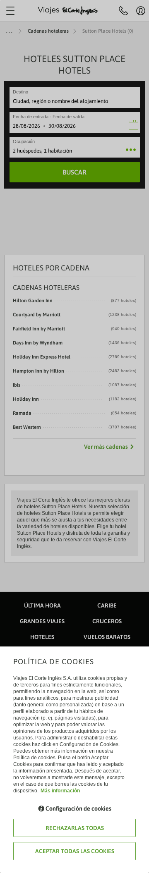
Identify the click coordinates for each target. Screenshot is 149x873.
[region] (74, 436)
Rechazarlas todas (75, 828)
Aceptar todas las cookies (74, 851)
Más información (60, 791)
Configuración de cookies (78, 808)
